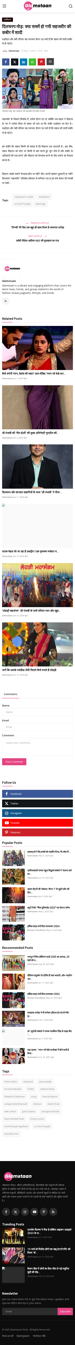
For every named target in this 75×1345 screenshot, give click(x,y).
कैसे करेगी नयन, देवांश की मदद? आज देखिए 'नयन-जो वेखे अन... (34, 373)
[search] (70, 6)
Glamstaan (9, 281)
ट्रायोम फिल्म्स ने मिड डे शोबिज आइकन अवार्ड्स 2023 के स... (49, 1231)
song (33, 1096)
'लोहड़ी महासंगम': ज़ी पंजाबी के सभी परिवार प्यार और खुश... (31, 610)
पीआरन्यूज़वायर (23, 1336)
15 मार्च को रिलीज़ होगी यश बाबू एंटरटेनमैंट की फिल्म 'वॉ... (48, 1251)
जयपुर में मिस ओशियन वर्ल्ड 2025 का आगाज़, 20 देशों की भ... (48, 958)
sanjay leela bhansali (15, 1103)
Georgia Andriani (50, 1111)
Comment (8, 735)
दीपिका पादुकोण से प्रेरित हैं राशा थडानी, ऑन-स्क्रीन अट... (49, 977)
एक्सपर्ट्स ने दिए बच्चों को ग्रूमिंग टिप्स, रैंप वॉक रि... (49, 851)
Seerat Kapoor (50, 1096)
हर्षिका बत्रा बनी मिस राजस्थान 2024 (43, 926)
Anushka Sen (11, 1133)
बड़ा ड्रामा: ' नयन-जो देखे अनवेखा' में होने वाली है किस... (48, 1051)
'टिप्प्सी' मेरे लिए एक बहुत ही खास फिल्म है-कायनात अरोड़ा (37, 227)
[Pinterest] (44, 1212)
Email (5, 720)
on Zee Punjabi (22, 203)
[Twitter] (16, 1212)
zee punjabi (45, 1081)
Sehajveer (44, 196)
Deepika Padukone (14, 1096)
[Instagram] (25, 1212)
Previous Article (39, 223)
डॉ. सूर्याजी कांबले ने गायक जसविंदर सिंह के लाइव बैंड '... (49, 1033)
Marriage (41, 203)
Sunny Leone (37, 1118)
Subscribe (65, 1311)
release (37, 1103)
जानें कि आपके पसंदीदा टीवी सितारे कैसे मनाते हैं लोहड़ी (29, 670)
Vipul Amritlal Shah (14, 1118)
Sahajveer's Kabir (23, 196)
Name (5, 705)
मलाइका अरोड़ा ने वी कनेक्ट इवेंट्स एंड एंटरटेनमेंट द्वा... (48, 1014)
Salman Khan (47, 1088)
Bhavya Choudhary (36, 930)
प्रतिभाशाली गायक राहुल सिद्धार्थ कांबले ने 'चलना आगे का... (49, 872)
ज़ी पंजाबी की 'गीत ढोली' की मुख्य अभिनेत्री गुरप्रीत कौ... (30, 433)
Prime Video (10, 1081)
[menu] (4, 6)
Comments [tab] (10, 694)
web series (10, 1111)
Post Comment (14, 761)
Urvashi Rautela (12, 1088)
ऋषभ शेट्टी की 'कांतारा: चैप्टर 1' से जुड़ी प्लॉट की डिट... (48, 891)
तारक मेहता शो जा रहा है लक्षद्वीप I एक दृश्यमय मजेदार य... (30, 551)
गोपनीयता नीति (39, 1336)
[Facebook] (6, 1212)
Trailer (30, 1088)
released (28, 1081)
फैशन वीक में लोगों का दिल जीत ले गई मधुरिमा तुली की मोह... (48, 1270)
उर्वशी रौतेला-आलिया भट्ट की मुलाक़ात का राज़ (37, 240)
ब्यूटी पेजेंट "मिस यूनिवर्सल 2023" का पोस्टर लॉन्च (48, 907)
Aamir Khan (53, 1103)
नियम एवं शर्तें (7, 1336)
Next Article (35, 236)
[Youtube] (34, 1212)
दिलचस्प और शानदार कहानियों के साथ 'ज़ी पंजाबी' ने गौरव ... (32, 492)
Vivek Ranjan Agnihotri (16, 1126)
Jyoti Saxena (28, 1111)
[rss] (53, 1212)
